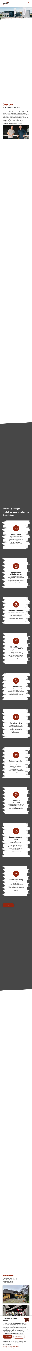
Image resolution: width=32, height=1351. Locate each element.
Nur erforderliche (19, 1336)
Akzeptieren (8, 1336)
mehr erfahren (7, 905)
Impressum (5, 1346)
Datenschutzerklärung (13, 1346)
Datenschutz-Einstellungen (9, 1348)
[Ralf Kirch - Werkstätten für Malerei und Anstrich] (6, 3)
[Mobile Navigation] (28, 3)
